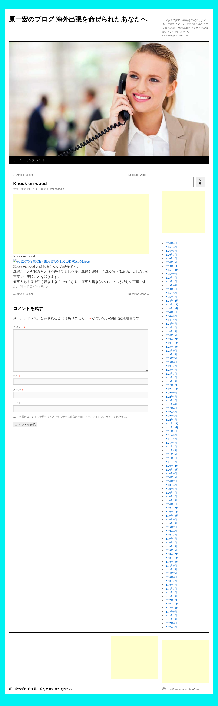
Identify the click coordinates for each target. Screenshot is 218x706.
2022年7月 (171, 400)
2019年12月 (172, 508)
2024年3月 (171, 327)
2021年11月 (172, 423)
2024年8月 (171, 316)
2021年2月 (171, 458)
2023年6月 (171, 362)
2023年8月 (171, 354)
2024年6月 (171, 323)
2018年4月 (171, 584)
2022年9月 (171, 392)
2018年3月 (171, 588)
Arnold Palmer (23, 174)
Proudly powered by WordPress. (182, 688)
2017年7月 (171, 619)
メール (18, 389)
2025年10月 (172, 270)
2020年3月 (171, 496)
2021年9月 (171, 431)
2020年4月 (171, 492)
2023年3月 (171, 373)
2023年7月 (171, 358)
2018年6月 (171, 577)
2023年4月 (171, 369)
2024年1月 (171, 335)
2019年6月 (171, 531)
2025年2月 (171, 293)
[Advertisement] (81, 224)
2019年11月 (172, 511)
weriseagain (57, 188)
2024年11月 (172, 304)
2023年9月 (171, 350)
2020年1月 (171, 504)
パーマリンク (40, 286)
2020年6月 (171, 485)
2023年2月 (171, 377)
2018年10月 (172, 561)
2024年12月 (172, 300)
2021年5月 (171, 446)
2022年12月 (172, 385)
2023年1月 (171, 381)
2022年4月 (171, 408)
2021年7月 (171, 438)
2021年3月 (171, 454)
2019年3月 (171, 542)
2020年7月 (171, 481)
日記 (29, 286)
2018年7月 (171, 573)
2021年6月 (171, 442)
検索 (200, 181)
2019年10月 (172, 515)
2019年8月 (171, 523)
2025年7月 (171, 281)
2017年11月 (172, 604)
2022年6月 (171, 404)
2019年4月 (171, 538)
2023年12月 (172, 339)
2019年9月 (171, 519)
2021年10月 (172, 427)
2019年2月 (171, 546)
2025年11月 (172, 266)
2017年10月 (172, 607)
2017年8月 (171, 615)
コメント (19, 326)
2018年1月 (171, 596)
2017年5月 (171, 627)
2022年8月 (171, 396)
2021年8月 (171, 435)
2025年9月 (171, 273)
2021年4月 (171, 450)
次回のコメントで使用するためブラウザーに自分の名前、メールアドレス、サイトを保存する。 (74, 416)
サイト (17, 403)
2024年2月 (171, 331)
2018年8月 (171, 569)
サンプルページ (36, 160)
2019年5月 (171, 534)
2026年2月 (171, 258)
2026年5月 (171, 250)
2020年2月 (171, 500)
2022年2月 (171, 415)
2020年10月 (172, 469)
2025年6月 (171, 285)
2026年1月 (171, 262)
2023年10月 (172, 346)
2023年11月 (172, 342)
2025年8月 (171, 277)
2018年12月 (172, 554)
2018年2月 (171, 592)
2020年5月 (171, 488)
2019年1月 (171, 550)
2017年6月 (171, 623)
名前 (16, 375)
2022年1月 (171, 419)
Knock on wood (138, 174)
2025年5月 (171, 289)
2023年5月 (171, 366)
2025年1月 (171, 296)
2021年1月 (171, 461)
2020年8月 (171, 477)
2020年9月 (171, 473)
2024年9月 (171, 312)
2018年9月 (171, 565)
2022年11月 (172, 389)
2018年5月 (171, 581)
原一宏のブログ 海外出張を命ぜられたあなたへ (78, 18)
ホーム (18, 160)
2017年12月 (172, 600)
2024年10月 (172, 308)
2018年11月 (172, 557)
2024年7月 (171, 319)
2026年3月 (171, 254)
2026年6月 (171, 246)
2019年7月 (171, 527)
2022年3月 (171, 412)
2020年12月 (172, 465)
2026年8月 (171, 243)
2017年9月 (171, 611)
